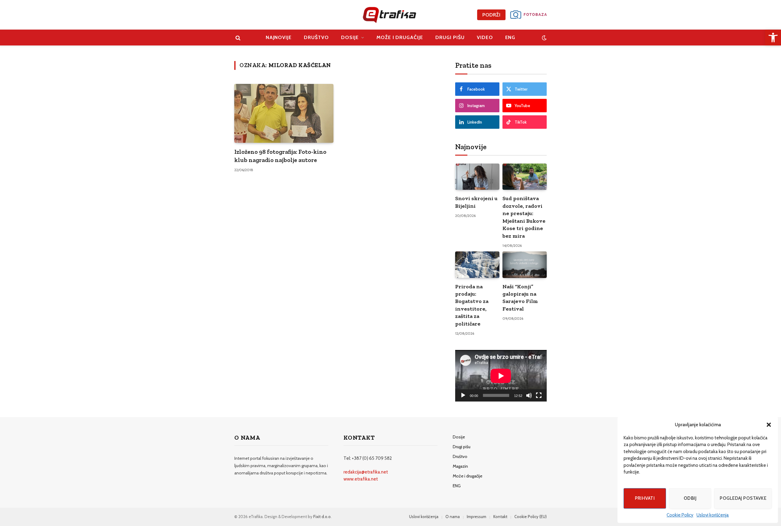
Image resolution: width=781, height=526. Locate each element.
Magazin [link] (460, 466)
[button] (769, 425)
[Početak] (463, 395)
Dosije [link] (350, 37)
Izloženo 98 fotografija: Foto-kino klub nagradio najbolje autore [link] (280, 156)
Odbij (690, 498)
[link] (773, 37)
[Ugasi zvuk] (529, 395)
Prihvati (645, 498)
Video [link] (485, 37)
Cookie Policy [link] (680, 515)
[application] (501, 376)
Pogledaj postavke (743, 498)
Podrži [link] (491, 15)
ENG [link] (510, 37)
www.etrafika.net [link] (361, 479)
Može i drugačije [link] (399, 37)
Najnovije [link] (279, 37)
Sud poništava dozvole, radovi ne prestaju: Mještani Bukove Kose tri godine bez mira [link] (523, 217)
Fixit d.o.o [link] (322, 516)
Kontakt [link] (500, 516)
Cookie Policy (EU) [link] (530, 516)
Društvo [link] (316, 37)
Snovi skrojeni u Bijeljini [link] (476, 202)
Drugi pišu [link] (450, 37)
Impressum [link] (476, 516)
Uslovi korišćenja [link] (712, 515)
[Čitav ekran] (539, 395)
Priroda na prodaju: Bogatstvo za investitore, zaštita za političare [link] (471, 305)
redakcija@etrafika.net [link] (366, 472)
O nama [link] (452, 516)
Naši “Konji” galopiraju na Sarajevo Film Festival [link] (520, 297)
